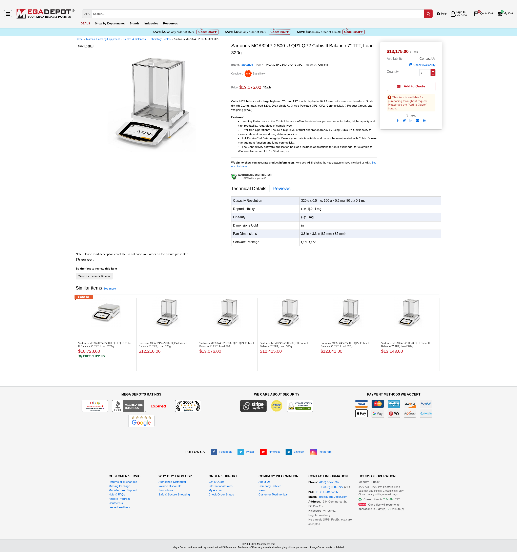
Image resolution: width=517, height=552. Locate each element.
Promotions (166, 490)
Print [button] (424, 120)
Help (444, 13)
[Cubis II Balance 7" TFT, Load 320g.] (166, 312)
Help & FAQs (117, 494)
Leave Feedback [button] (119, 507)
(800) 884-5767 (329, 482)
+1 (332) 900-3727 (331, 487)
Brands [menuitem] (135, 23)
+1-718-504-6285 (326, 491)
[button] (433, 71)
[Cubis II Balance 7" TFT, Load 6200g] (106, 312)
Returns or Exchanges (123, 481)
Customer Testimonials (273, 494)
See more (109, 288)
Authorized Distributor (172, 481)
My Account (216, 490)
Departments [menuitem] (110, 23)
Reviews (282, 188)
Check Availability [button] (424, 64)
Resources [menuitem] (170, 23)
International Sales (220, 486)
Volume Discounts (170, 486)
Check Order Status (221, 494)
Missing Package (119, 486)
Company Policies (269, 486)
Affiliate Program (119, 498)
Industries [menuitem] (151, 23)
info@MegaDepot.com (333, 496)
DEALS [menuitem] (85, 23)
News (262, 490)
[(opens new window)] (151, 151)
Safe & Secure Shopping (174, 494)
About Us (264, 481)
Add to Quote (414, 86)
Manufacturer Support (123, 490)
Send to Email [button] (417, 121)
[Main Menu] (8, 13)
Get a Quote (216, 481)
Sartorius (247, 64)
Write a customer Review (94, 276)
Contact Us (116, 503)
